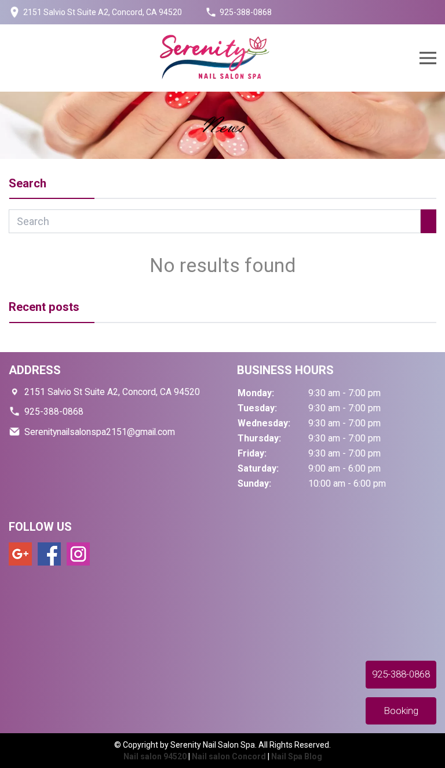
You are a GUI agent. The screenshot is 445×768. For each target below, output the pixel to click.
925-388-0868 (246, 12)
